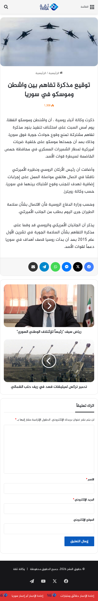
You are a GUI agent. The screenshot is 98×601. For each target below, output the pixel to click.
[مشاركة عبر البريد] (33, 267)
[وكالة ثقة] (49, 6)
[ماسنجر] (66, 267)
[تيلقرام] (44, 267)
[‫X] (78, 267)
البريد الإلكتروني (83, 499)
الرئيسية (54, 73)
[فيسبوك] (89, 267)
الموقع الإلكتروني (84, 519)
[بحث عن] (6, 8)
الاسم (90, 479)
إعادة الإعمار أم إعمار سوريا (27, 596)
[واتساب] (55, 267)
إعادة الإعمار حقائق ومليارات (77, 596)
